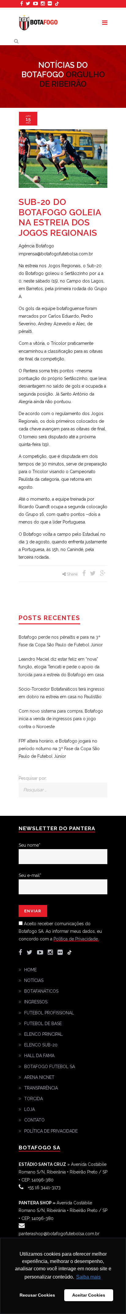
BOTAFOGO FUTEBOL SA (49, 1066)
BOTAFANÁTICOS (41, 991)
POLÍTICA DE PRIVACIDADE (51, 1131)
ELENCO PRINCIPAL (43, 1034)
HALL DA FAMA (39, 1055)
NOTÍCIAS (33, 980)
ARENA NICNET (39, 1077)
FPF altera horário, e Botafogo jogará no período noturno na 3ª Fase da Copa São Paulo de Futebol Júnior (59, 749)
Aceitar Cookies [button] (88, 1295)
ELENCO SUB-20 (40, 1044)
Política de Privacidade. (76, 938)
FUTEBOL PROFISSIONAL (49, 1012)
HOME (30, 969)
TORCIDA (33, 1098)
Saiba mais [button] (88, 1276)
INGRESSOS (35, 1001)
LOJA (29, 1109)
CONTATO (34, 1120)
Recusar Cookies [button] (37, 1295)
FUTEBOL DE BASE (43, 1023)
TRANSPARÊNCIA (41, 1088)
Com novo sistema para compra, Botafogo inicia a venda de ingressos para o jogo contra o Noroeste (61, 719)
